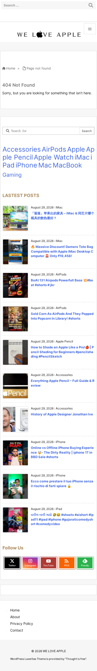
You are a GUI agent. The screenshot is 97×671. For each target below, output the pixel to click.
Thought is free (75, 659)
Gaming (12, 174)
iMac (82, 157)
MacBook (67, 165)
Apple (76, 149)
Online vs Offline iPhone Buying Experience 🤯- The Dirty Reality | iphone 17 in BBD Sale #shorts (62, 452)
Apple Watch (54, 157)
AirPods (54, 149)
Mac (45, 165)
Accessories (21, 149)
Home (10, 68)
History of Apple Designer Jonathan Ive (62, 414)
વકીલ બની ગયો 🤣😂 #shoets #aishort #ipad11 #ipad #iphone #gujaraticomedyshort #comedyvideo (62, 519)
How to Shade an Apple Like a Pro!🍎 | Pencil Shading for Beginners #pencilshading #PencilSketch (62, 351)
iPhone (26, 165)
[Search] (91, 5)
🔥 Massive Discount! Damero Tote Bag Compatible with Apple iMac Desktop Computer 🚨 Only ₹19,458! (62, 251)
